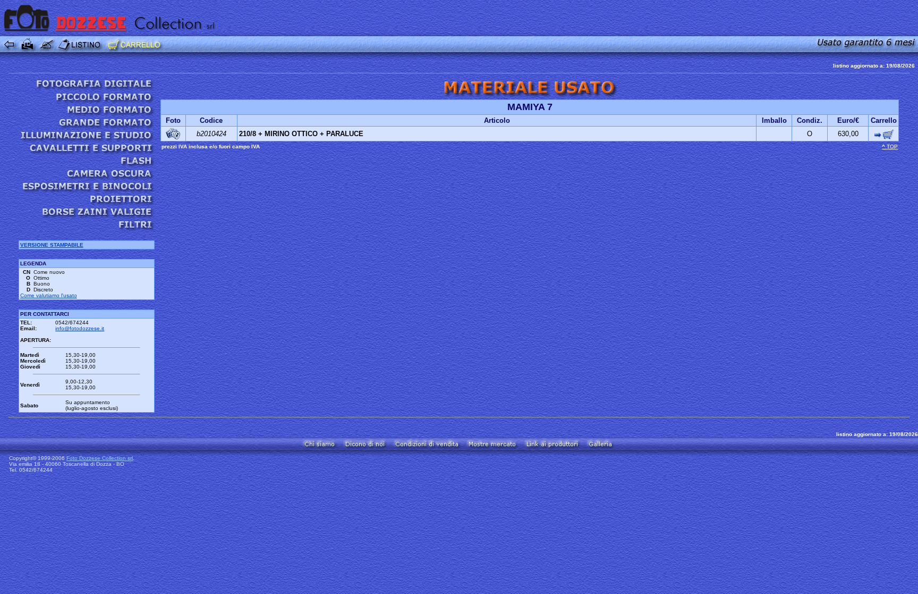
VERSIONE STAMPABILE (51, 245)
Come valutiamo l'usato (48, 295)
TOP (892, 146)
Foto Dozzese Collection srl (99, 458)
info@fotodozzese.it (79, 328)
